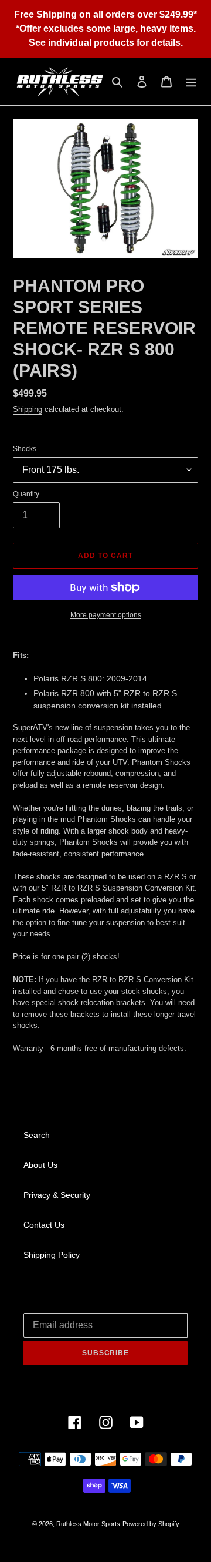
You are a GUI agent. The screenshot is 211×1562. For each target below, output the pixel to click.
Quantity (26, 494)
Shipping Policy (51, 1254)
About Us (40, 1165)
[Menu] (191, 81)
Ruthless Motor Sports (88, 1523)
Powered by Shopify (150, 1523)
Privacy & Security (56, 1195)
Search (36, 1135)
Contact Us (43, 1225)
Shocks (24, 449)
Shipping (27, 409)
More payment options (105, 615)
